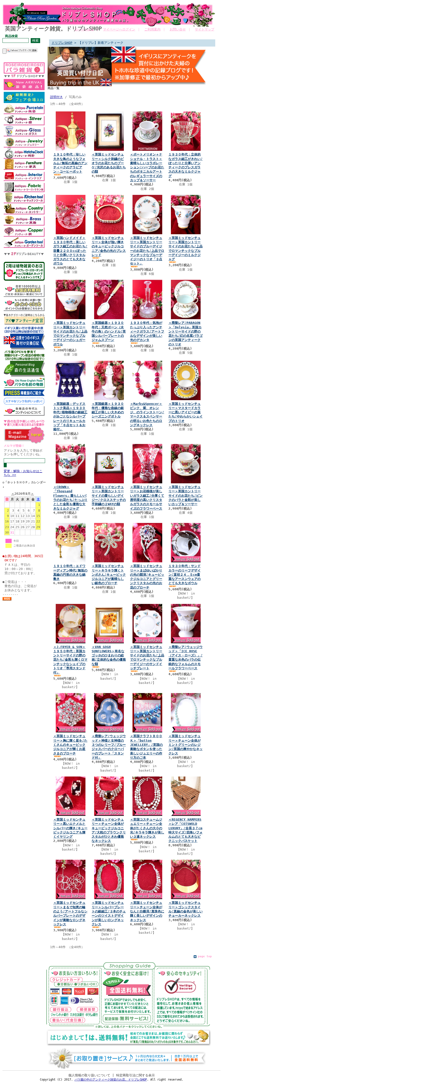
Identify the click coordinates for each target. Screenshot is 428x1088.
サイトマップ (204, 29)
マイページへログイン (119, 29)
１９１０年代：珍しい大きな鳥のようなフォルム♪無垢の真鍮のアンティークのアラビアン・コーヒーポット (70, 163)
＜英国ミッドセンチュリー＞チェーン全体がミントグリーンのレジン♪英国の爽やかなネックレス (185, 744)
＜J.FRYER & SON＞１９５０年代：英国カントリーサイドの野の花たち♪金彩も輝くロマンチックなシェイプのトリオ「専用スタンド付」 (70, 659)
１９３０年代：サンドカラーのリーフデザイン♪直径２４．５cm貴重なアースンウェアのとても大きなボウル (184, 574)
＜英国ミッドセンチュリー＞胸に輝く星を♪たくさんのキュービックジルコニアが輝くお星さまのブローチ (70, 744)
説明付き (56, 97)
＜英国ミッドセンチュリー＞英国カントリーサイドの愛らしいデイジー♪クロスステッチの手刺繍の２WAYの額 (109, 495)
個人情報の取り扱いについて (89, 1075)
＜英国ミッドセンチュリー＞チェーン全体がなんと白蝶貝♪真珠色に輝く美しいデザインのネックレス (147, 911)
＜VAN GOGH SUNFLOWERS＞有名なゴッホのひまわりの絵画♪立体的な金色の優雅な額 (109, 655)
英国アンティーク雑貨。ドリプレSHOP (53, 29)
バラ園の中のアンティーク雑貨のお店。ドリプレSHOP (111, 1079)
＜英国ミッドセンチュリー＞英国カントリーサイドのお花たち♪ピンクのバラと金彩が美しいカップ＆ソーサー (185, 495)
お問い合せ (178, 29)
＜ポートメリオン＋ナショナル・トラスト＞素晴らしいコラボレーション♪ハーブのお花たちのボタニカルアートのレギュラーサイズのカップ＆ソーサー (147, 167)
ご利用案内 (152, 29)
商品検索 (11, 36)
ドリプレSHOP (62, 43)
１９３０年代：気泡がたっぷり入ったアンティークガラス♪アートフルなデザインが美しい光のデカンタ (147, 331)
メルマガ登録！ (14, 445)
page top (205, 956)
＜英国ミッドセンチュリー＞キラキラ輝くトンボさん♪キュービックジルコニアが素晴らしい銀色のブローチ (109, 574)
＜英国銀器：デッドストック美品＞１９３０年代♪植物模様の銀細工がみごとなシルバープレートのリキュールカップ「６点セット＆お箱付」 (70, 416)
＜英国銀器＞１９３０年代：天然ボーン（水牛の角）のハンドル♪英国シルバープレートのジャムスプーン (109, 331)
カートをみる (84, 29)
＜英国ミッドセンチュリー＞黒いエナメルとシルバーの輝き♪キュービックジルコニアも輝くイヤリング (70, 828)
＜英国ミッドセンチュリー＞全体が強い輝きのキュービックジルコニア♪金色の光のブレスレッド (109, 246)
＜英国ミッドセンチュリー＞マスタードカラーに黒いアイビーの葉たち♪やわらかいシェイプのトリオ (185, 412)
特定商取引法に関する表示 (135, 1075)
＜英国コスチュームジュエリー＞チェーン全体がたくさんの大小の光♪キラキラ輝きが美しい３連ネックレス (147, 828)
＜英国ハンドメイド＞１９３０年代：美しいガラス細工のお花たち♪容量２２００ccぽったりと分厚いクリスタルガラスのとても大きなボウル (70, 250)
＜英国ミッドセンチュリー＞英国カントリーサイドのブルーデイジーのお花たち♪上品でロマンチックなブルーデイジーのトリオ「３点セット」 (147, 250)
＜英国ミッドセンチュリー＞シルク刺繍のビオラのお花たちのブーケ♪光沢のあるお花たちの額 (109, 163)
